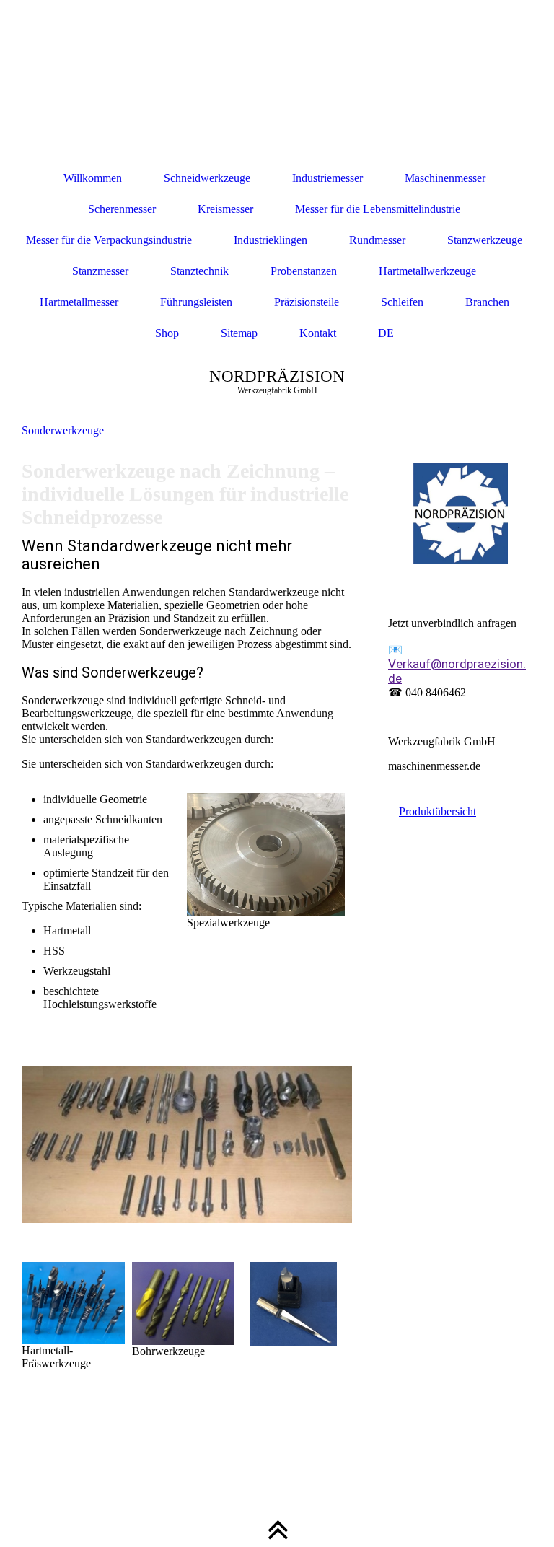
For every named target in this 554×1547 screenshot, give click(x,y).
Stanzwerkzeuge (484, 240)
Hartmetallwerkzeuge (427, 271)
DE (386, 333)
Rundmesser (377, 240)
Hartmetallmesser (79, 302)
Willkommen (92, 178)
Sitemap (239, 333)
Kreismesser (225, 209)
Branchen (487, 302)
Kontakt (317, 333)
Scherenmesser (122, 209)
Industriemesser (327, 178)
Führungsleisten (196, 302)
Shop (167, 333)
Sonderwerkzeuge (63, 430)
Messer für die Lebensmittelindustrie (377, 209)
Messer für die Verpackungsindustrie (109, 240)
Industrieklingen (270, 240)
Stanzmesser (100, 271)
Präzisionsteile (306, 302)
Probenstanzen (304, 271)
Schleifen (402, 302)
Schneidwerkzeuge (207, 178)
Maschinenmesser (445, 178)
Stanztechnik (199, 271)
